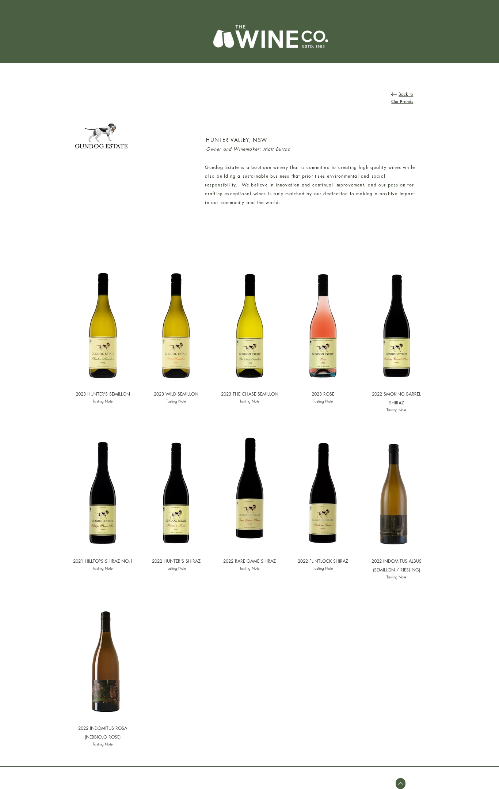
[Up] (400, 783)
